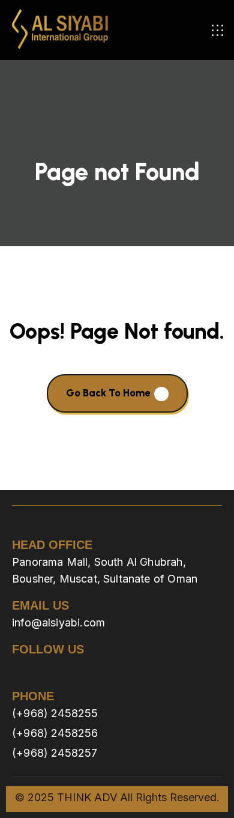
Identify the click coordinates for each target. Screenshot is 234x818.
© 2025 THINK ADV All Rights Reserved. (117, 797)
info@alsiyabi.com (58, 622)
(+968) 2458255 (55, 713)
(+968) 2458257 (55, 753)
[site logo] (60, 30)
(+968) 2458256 (55, 733)
